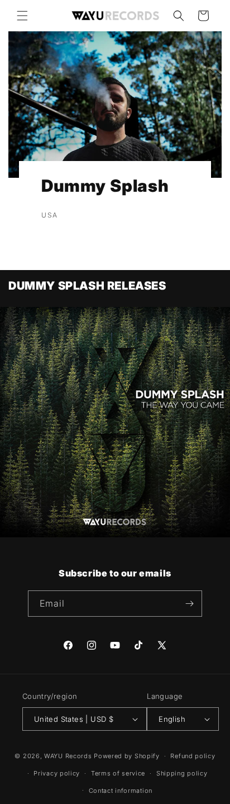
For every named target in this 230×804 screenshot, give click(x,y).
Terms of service (118, 773)
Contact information (120, 790)
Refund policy (192, 756)
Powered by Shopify (127, 756)
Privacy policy (56, 773)
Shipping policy (182, 773)
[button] (22, 15)
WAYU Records (68, 756)
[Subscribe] (189, 603)
